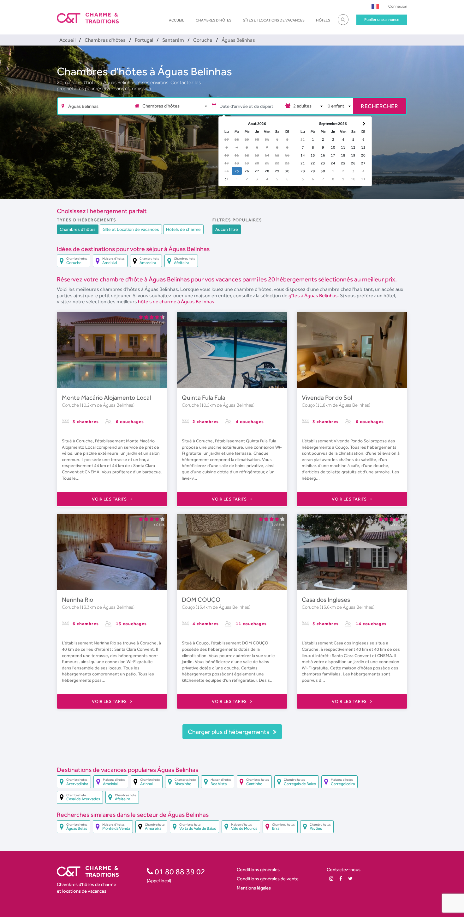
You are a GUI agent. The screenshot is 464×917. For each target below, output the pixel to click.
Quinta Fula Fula (203, 397)
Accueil (176, 20)
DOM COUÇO (201, 599)
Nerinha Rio (77, 599)
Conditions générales (258, 869)
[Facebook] (341, 878)
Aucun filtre (226, 229)
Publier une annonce (381, 19)
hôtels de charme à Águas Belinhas (176, 301)
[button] (375, 6)
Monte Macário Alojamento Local (106, 397)
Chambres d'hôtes (213, 20)
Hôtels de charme (183, 229)
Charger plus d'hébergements (229, 731)
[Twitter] (350, 878)
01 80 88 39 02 (179, 871)
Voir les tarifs (110, 499)
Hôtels (323, 20)
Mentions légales (254, 887)
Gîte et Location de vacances (131, 229)
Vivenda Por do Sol (327, 397)
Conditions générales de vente (268, 878)
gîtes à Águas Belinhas (313, 295)
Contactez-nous (343, 869)
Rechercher (379, 106)
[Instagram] (331, 878)
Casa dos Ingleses (326, 599)
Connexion (397, 6)
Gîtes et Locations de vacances (274, 20)
